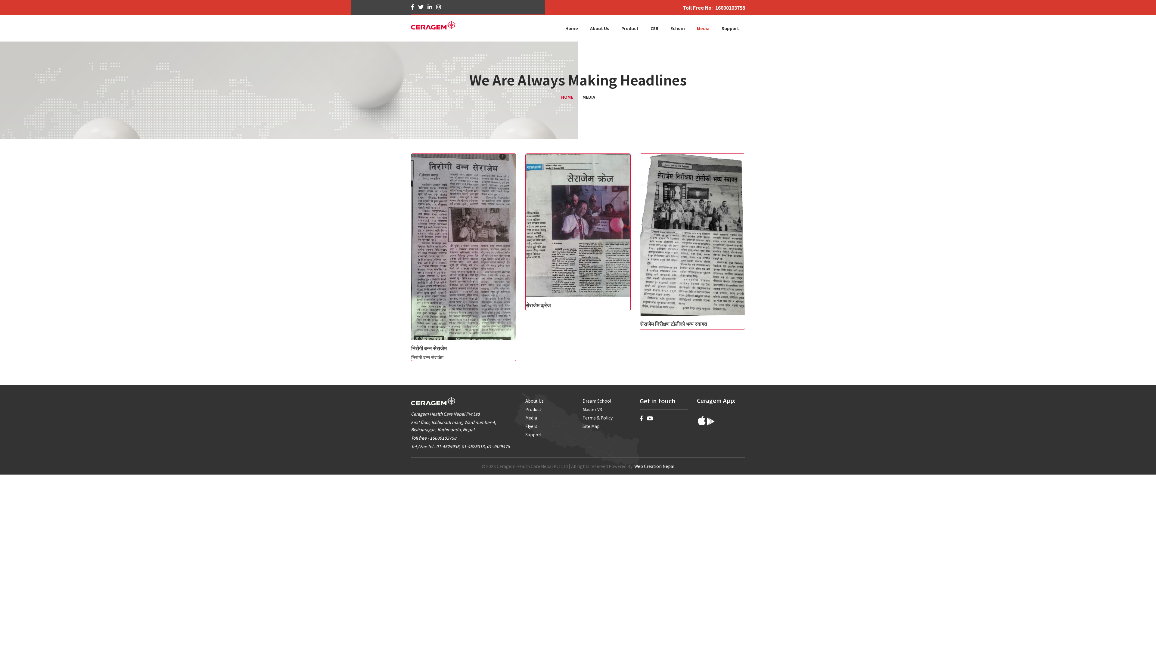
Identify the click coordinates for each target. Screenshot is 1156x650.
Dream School (597, 401)
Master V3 (592, 409)
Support (533, 435)
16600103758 (730, 7)
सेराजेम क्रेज (538, 305)
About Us (534, 401)
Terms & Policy (598, 418)
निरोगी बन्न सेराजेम (429, 348)
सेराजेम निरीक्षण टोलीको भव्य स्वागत (673, 323)
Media (531, 418)
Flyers (531, 426)
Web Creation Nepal (654, 466)
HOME (567, 97)
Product (533, 409)
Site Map (591, 426)
